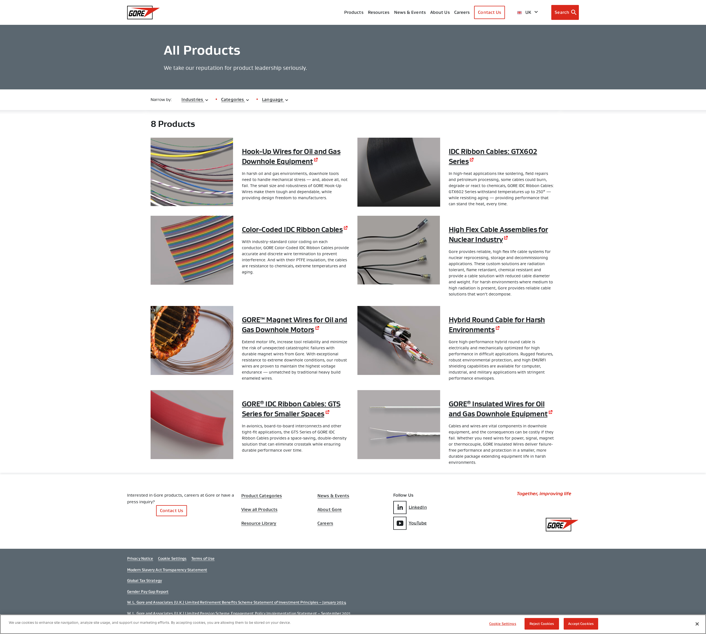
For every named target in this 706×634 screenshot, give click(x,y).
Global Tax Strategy (144, 580)
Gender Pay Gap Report (148, 591)
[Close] (697, 624)
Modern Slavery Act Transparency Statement (167, 570)
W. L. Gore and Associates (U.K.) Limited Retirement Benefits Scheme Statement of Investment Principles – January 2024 (236, 602)
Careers (325, 523)
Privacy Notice (140, 558)
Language (273, 99)
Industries (192, 99)
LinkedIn (418, 507)
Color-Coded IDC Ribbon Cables (292, 229)
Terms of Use (203, 558)
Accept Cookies (581, 624)
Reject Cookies (542, 624)
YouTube (418, 523)
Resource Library (259, 523)
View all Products (259, 509)
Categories (233, 99)
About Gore (329, 509)
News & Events (410, 12)
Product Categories (261, 496)
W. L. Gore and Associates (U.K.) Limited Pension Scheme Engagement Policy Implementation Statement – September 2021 (239, 613)
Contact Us (489, 12)
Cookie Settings (172, 558)
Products (353, 12)
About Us (440, 12)
